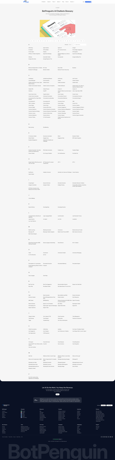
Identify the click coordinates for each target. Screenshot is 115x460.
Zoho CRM (78, 429)
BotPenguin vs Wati (61, 417)
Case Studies (41, 412)
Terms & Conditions (5, 436)
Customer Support (42, 431)
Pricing (63, 1)
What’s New (3, 417)
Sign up (57, 394)
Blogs (40, 411)
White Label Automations (99, 418)
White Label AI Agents (99, 412)
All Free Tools (41, 418)
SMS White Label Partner (99, 417)
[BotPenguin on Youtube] (105, 437)
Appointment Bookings (43, 430)
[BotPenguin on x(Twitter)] (108, 437)
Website (23, 413)
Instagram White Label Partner (100, 416)
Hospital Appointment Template (62, 431)
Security (3, 413)
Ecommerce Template (61, 429)
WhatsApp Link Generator (24, 426)
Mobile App (3, 431)
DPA (22, 436)
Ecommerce (78, 413)
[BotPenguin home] (35, 400)
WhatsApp (23, 411)
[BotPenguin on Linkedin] (106, 437)
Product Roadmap (42, 416)
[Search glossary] (74, 44)
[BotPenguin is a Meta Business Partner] (6, 405)
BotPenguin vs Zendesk (61, 418)
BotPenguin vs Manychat (61, 411)
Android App (109, 405)
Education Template (61, 426)
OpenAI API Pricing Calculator (25, 429)
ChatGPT (78, 426)
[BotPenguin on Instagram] (103, 437)
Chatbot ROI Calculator (43, 417)
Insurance (78, 418)
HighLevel (78, 431)
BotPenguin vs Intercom (61, 412)
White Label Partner (98, 411)
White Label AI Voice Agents (100, 413)
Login (83, 1)
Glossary (3, 416)
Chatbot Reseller (98, 421)
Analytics (3, 430)
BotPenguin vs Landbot (61, 416)
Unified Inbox (4, 429)
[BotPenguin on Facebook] (101, 437)
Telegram (23, 416)
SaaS (78, 417)
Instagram (23, 412)
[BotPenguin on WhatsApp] (110, 437)
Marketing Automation (43, 426)
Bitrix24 (78, 430)
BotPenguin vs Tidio (61, 413)
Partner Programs (4, 412)
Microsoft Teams (24, 417)
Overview (3, 426)
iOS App (103, 405)
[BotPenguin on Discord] (112, 437)
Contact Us (3, 411)
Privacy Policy (10, 436)
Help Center (41, 413)
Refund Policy (18, 436)
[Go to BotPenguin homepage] (28, 2)
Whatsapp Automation (43, 429)
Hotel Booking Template (61, 430)
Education (78, 412)
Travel (78, 416)
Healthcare (78, 411)
